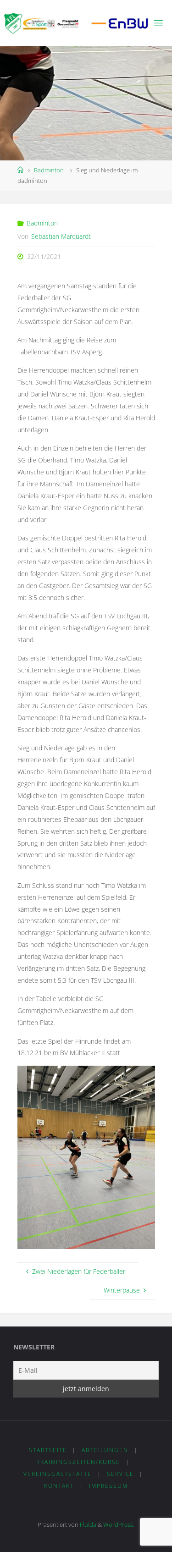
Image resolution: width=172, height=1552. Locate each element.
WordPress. (118, 1524)
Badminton (49, 170)
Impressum (108, 1485)
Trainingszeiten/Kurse (78, 1461)
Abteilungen (105, 1450)
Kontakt (59, 1485)
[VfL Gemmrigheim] (76, 22)
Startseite (48, 1450)
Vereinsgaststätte (57, 1473)
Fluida (87, 1524)
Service (120, 1473)
